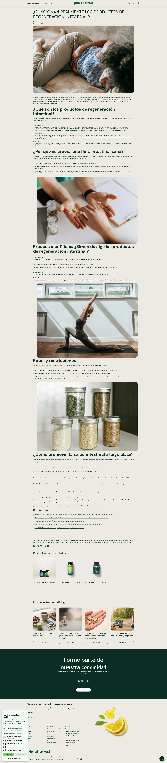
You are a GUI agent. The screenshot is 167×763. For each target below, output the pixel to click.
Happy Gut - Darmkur (40, 582)
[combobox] (23, 712)
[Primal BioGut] (70, 568)
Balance (28, 739)
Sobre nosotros (37, 3)
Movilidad (29, 734)
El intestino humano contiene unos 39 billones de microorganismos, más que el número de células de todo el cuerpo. (71, 156)
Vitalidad (29, 736)
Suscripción (50, 736)
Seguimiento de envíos (54, 729)
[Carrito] (139, 3)
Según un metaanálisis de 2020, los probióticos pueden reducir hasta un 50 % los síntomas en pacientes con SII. (93, 130)
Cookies (67, 738)
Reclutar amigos (52, 731)
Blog (45, 3)
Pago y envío (30, 757)
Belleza (28, 729)
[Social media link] (77, 759)
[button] (14, 758)
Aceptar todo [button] (8, 754)
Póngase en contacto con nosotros (72, 734)
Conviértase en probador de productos (55, 742)
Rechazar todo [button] (20, 754)
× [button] (25, 712)
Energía (28, 731)
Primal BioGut (64, 582)
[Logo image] (83, 3)
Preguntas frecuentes (72, 731)
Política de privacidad (72, 740)
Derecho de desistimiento (53, 757)
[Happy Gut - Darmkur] (44, 568)
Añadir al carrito (44, 586)
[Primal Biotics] (96, 568)
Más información (44, 590)
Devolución (40, 757)
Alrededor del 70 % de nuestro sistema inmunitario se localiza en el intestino (74, 166)
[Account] (134, 3)
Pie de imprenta (70, 743)
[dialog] (15, 735)
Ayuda (50, 3)
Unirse (84, 690)
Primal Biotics (90, 582)
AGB (66, 745)
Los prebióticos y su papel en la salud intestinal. (69, 521)
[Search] (129, 3)
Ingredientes (51, 739)
